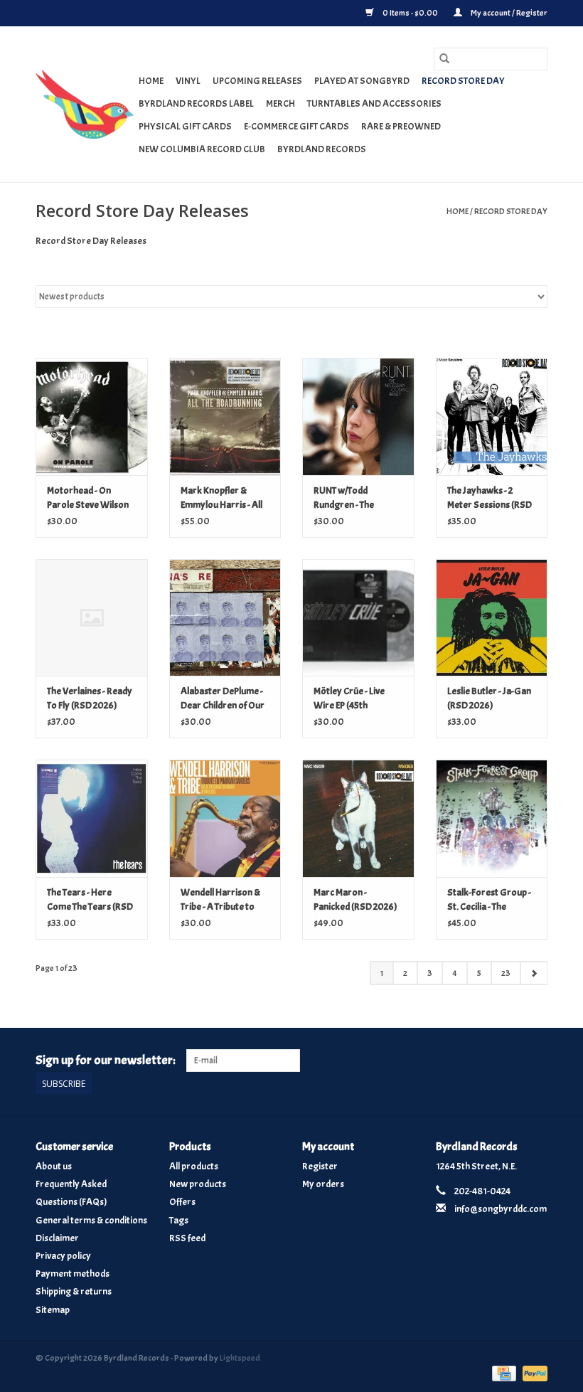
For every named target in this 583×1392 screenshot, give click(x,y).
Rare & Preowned (401, 126)
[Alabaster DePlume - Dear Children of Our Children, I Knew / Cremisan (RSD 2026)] (225, 617)
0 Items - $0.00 (410, 12)
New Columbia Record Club (202, 149)
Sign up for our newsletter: (106, 1060)
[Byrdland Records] (85, 104)
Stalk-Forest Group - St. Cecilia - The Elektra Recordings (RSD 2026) (489, 900)
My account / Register (508, 12)
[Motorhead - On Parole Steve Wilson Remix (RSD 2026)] (92, 416)
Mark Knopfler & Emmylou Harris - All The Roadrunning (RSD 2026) (221, 498)
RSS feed (187, 1238)
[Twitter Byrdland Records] (512, 1060)
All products (193, 1166)
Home (151, 81)
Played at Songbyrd (362, 81)
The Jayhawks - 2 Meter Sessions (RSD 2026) (489, 498)
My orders (323, 1184)
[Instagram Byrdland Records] (536, 1060)
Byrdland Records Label (196, 103)
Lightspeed (240, 1358)
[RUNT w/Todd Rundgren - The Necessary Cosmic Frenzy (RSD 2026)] (358, 416)
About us (54, 1166)
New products (197, 1184)
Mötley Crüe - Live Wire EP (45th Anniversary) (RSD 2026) (352, 699)
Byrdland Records (321, 149)
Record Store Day (463, 81)
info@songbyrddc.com (500, 1209)
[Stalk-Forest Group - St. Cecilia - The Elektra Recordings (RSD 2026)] (492, 818)
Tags (178, 1220)
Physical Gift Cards (185, 126)
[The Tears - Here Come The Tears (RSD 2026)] (92, 818)
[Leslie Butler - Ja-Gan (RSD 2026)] (492, 617)
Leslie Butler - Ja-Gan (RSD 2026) (489, 698)
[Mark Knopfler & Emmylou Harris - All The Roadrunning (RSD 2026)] (225, 416)
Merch (280, 103)
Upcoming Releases (257, 81)
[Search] (444, 59)
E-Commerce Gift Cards (296, 126)
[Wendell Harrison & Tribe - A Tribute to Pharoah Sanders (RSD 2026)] (225, 818)
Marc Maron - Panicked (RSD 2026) (355, 899)
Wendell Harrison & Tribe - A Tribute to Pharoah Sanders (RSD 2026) (220, 900)
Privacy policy (63, 1256)
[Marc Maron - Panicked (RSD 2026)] (358, 818)
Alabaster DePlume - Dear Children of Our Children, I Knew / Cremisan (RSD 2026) (224, 699)
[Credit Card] (502, 1371)
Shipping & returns (74, 1291)
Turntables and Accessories (374, 103)
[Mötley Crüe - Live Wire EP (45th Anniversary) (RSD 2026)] (358, 617)
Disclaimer (57, 1238)
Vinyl (188, 81)
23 (505, 973)
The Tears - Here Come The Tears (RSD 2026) (90, 900)
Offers (182, 1202)
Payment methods (72, 1274)
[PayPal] (532, 1371)
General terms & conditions (91, 1220)
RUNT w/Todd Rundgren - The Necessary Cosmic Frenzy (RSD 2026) (351, 498)
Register (320, 1166)
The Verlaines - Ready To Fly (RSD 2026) (89, 698)
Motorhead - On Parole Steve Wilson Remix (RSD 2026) (88, 498)
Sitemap (53, 1310)
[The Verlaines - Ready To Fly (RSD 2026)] (92, 617)
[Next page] (533, 973)
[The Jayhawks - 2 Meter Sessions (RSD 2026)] (492, 416)
